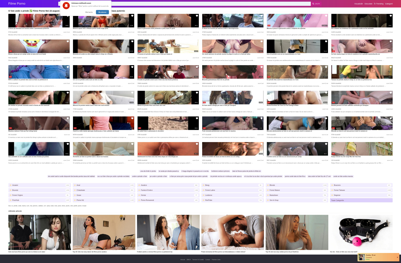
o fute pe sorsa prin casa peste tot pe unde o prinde (188, 176)
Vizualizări (358, 4)
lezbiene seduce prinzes (220, 171)
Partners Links (216, 259)
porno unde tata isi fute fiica (295, 176)
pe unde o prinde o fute (158, 176)
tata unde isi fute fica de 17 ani (319, 176)
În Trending (378, 4)
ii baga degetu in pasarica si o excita (195, 171)
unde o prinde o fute (139, 176)
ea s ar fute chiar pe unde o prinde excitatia (113, 176)
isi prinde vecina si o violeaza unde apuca (225, 176)
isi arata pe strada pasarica (169, 171)
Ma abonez (102, 12)
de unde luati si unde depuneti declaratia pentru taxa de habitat (71, 176)
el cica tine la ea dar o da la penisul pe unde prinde (263, 176)
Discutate (368, 4)
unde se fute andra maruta (343, 176)
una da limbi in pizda (148, 171)
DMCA (189, 259)
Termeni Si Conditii (198, 259)
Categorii (389, 4)
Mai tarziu (89, 12)
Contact (207, 259)
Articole (182, 259)
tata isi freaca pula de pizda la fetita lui (246, 171)
